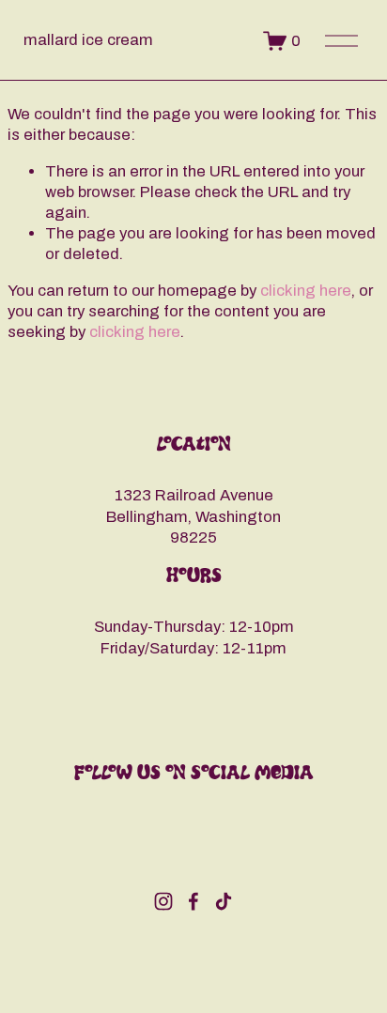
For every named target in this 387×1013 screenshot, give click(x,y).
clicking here (305, 290)
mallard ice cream (88, 40)
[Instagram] (163, 901)
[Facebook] (193, 901)
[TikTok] (223, 901)
